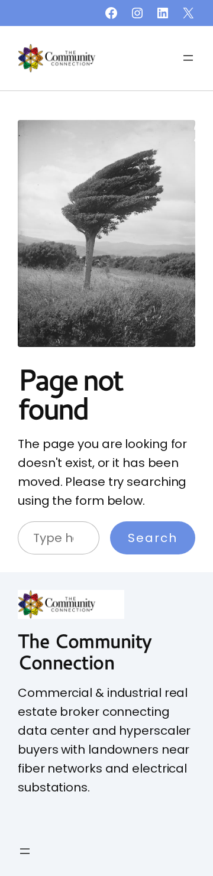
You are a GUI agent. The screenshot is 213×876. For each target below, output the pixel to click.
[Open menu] (188, 58)
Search (153, 538)
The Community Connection (85, 651)
